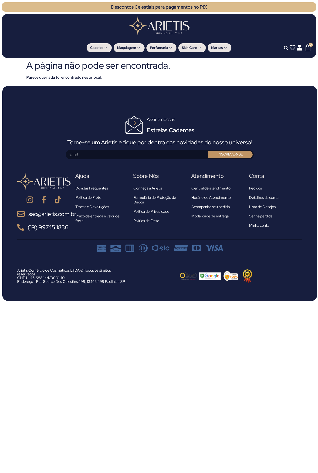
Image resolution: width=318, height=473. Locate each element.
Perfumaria (159, 47)
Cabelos (96, 47)
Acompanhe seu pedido (210, 206)
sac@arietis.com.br (52, 214)
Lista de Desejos (262, 206)
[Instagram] (29, 200)
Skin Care (189, 47)
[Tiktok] (58, 200)
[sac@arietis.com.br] (21, 214)
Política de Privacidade (151, 211)
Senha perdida (260, 216)
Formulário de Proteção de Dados (154, 200)
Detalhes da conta (263, 197)
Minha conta (259, 225)
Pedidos (255, 188)
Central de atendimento (210, 188)
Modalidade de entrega (210, 216)
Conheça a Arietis (147, 188)
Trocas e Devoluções (92, 206)
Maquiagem (126, 47)
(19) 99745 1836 (48, 227)
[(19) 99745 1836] (20, 227)
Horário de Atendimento (211, 197)
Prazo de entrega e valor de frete (97, 218)
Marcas (217, 47)
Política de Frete (88, 197)
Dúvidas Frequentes (91, 188)
